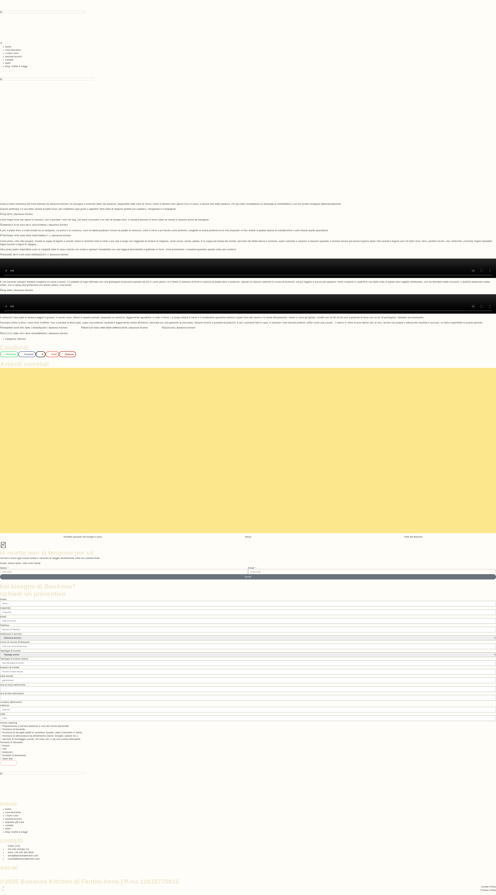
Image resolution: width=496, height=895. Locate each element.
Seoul (248, 537)
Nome (3, 568)
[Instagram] (4, 872)
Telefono (4, 625)
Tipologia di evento (10, 651)
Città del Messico (413, 537)
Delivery (21, 339)
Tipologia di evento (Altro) (14, 659)
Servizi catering (8, 723)
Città (2, 714)
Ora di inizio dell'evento (13, 685)
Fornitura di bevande (11, 742)
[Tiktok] (7, 872)
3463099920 (284, 204)
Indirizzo (4, 705)
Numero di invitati (9, 667)
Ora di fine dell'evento (12, 693)
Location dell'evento (11, 702)
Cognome (5, 608)
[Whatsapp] (1, 872)
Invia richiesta (8, 763)
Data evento (6, 676)
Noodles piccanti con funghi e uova (83, 537)
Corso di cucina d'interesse (15, 642)
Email (251, 568)
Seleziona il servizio (11, 634)
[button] (9, 354)
